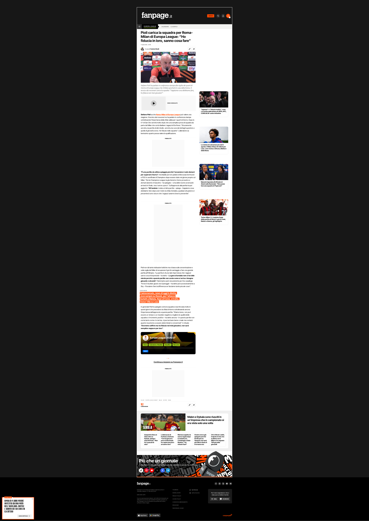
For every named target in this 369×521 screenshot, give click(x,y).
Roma (169, 400)
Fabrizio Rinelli (154, 49)
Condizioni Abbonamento (180, 502)
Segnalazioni (176, 493)
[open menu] (139, 26)
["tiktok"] (141, 470)
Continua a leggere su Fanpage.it (168, 362)
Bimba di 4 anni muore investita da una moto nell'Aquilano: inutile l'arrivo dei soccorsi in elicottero (14, 506)
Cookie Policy (176, 499)
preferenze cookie (178, 508)
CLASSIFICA (174, 26)
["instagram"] (146, 470)
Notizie (165, 400)
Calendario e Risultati (155, 345)
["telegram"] (168, 470)
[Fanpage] (143, 483)
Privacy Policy (176, 496)
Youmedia (175, 489)
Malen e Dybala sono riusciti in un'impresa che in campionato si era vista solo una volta (205, 420)
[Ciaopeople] (227, 516)
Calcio (142, 400)
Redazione (175, 505)
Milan (160, 400)
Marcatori (176, 345)
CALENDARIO (165, 26)
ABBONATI (210, 15)
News (145, 345)
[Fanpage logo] (154, 15)
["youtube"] (152, 470)
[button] (194, 49)
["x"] (157, 470)
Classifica (168, 345)
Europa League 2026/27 (162, 337)
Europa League (150, 26)
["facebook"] (162, 470)
